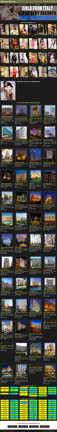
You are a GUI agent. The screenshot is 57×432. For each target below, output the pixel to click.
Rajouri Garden (42, 400)
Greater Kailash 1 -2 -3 (14, 400)
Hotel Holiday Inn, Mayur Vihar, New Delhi (35, 312)
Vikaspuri (42, 408)
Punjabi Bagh (14, 402)
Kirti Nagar (4, 412)
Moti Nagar (42, 412)
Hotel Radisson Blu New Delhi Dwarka (49, 205)
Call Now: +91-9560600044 (50, 1)
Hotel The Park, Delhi (18, 247)
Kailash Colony (4, 406)
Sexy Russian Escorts (52, 393)
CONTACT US (9, 430)
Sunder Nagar (24, 412)
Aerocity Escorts (33, 426)
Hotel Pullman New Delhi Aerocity (48, 140)
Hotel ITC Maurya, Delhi (18, 226)
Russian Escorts (8, 2)
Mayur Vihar (24, 408)
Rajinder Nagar (33, 414)
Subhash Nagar (23, 402)
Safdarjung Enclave (33, 412)
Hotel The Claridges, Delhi (33, 226)
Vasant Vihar (5, 400)
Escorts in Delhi (14, 393)
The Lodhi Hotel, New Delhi (5, 291)
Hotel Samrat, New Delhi (18, 291)
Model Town (14, 414)
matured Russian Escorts (4, 390)
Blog (51, 4)
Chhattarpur (43, 410)
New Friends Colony (43, 402)
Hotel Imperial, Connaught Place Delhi (34, 247)
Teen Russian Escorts (24, 389)
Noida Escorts (23, 426)
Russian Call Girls (42, 391)
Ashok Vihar (14, 416)
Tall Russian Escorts (52, 387)
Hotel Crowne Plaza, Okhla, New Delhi (49, 312)
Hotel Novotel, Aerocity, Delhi (19, 205)
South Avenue (5, 414)
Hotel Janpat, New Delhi (18, 270)
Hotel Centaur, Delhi (18, 356)
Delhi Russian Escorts (33, 395)
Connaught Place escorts (44, 426)
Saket (5, 404)
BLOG (12, 430)
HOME (1, 430)
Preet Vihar (24, 410)
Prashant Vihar (42, 416)
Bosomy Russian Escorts (14, 387)
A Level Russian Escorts (33, 387)
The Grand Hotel (3, 205)
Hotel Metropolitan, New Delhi (47, 247)
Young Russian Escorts (42, 387)
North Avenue (52, 412)
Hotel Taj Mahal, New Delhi (33, 291)
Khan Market (5, 410)
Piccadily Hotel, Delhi (4, 334)
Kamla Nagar (52, 406)
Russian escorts (33, 393)
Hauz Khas (33, 406)
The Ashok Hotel (31, 183)
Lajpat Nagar (43, 404)
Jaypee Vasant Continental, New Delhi (49, 291)
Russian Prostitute (5, 393)
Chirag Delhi (43, 406)
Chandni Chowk (14, 408)
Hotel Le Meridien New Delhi (47, 183)
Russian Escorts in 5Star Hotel (14, 390)
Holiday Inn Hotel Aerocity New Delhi (48, 118)
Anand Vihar (24, 418)
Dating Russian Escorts (52, 389)
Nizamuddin (52, 416)
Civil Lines (52, 414)
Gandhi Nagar (52, 410)
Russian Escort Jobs (37, 4)
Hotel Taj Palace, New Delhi (5, 226)
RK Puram (14, 412)
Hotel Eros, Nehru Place (32, 205)
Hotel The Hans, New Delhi (5, 270)
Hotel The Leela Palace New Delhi (6, 183)
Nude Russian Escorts (33, 389)
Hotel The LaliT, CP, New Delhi (19, 162)
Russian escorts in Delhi (42, 393)
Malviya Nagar (52, 402)
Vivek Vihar (42, 414)
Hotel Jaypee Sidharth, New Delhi (48, 356)
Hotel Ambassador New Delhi (47, 270)
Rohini (5, 416)
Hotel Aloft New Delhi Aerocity (33, 162)
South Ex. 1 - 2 (52, 400)
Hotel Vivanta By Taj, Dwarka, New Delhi (49, 226)
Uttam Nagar (43, 418)
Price (30, 4)
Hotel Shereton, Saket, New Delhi (6, 312)
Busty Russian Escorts (4, 387)
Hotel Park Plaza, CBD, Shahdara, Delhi (35, 356)
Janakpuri (52, 408)
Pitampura (33, 408)
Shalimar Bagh (33, 416)
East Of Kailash (33, 404)
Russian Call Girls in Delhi (24, 394)
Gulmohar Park (14, 418)
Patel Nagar (24, 400)
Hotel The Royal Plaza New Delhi (5, 162)
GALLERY (4, 430)
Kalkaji (14, 406)
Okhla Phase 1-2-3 (23, 416)
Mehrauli (14, 410)
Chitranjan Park (23, 406)
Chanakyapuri (52, 418)
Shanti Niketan (4, 418)
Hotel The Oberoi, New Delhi (33, 270)
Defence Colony (33, 402)
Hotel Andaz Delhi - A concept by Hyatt (6, 140)
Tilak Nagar (5, 402)
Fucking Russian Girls (42, 389)
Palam (33, 410)
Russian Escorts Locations (22, 4)
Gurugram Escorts (12, 426)
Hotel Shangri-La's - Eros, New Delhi (48, 162)
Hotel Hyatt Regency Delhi (19, 183)
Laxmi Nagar (33, 418)
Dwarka (33, 400)
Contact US (45, 4)
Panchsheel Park (23, 414)
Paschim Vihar (24, 404)
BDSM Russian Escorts (23, 387)
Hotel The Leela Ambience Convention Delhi (35, 367)
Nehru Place (52, 404)
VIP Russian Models (33, 391)
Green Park (4, 408)
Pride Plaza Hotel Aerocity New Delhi (6, 118)
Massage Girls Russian (23, 391)
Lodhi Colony (14, 404)
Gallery (14, 4)
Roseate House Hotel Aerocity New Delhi (21, 118)
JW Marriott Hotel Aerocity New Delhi (20, 140)
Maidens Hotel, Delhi (18, 334)
